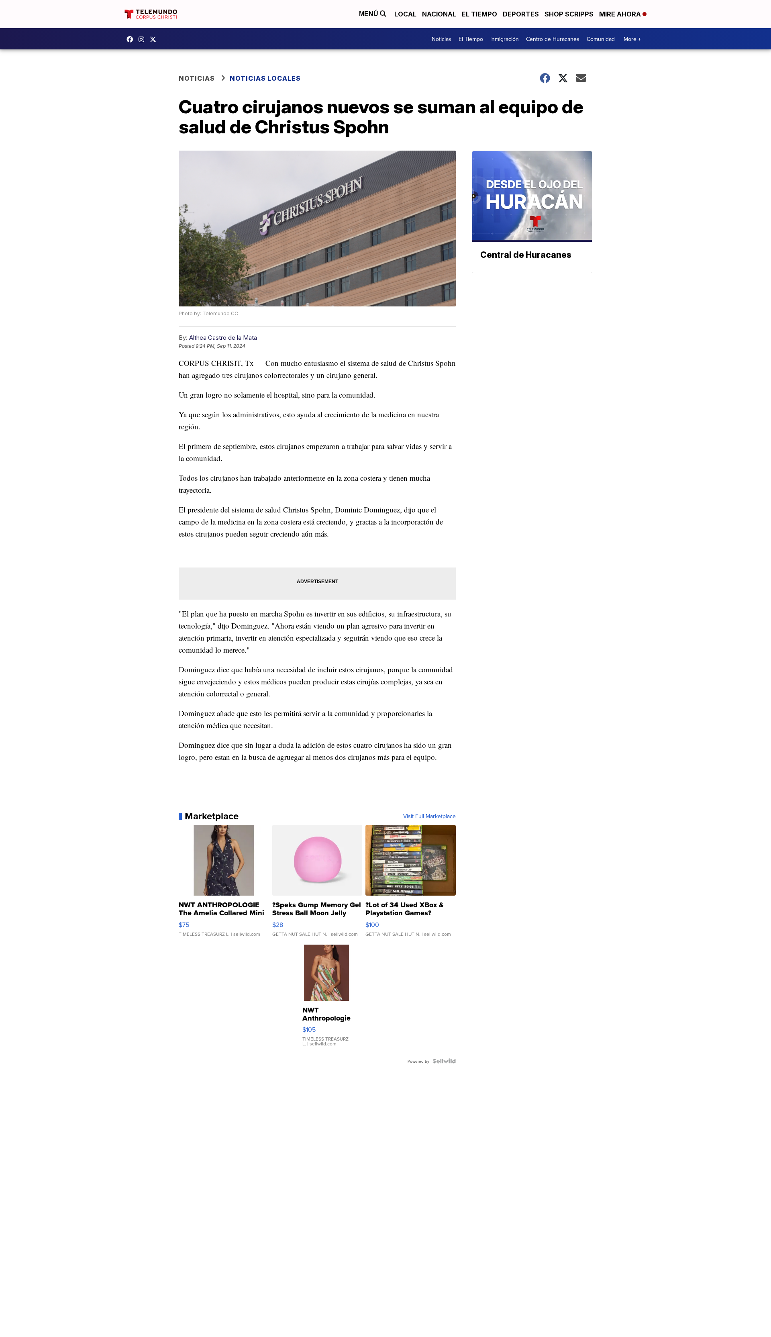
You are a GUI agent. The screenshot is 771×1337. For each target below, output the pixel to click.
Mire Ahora (620, 14)
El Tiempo (479, 14)
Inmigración (504, 39)
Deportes (521, 14)
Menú (369, 13)
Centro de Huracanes (552, 39)
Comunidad (601, 39)
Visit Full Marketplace (429, 816)
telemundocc (155, 39)
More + (632, 39)
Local (405, 14)
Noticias (441, 39)
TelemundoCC (131, 39)
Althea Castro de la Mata (223, 337)
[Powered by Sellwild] (444, 1061)
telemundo (143, 39)
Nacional (439, 14)
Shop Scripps (569, 14)
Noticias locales (265, 78)
